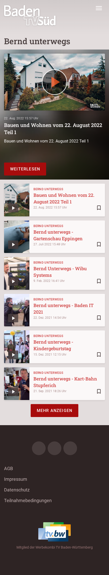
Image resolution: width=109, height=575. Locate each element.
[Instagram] (54, 448)
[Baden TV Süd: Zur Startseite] (30, 15)
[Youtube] (70, 448)
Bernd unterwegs (48, 189)
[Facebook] (39, 448)
